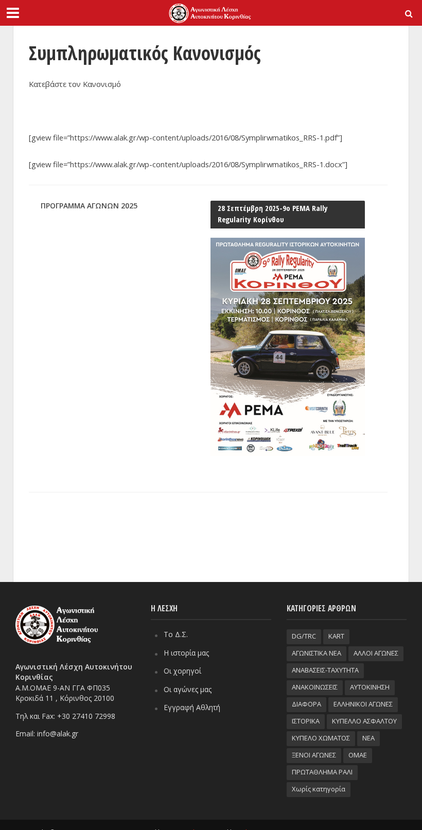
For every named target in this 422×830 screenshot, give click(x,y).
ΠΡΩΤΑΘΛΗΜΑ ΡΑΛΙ (322, 771)
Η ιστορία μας (186, 653)
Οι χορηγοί (182, 671)
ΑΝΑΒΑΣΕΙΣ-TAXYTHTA (325, 670)
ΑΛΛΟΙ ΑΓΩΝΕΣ (376, 653)
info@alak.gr (57, 733)
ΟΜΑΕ (357, 755)
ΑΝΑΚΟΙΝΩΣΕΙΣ (315, 687)
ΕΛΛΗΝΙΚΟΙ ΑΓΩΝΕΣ (363, 704)
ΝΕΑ (368, 738)
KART (336, 636)
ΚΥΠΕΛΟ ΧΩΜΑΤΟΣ (321, 738)
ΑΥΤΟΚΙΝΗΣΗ (370, 687)
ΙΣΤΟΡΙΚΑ (306, 721)
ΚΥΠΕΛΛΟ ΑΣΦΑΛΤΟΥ (364, 721)
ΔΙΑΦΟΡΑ (306, 704)
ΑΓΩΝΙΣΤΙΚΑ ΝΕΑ (316, 653)
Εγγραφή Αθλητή (192, 707)
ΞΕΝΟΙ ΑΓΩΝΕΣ (314, 755)
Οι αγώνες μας (188, 689)
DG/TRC (304, 636)
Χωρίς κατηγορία (318, 788)
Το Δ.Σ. (176, 634)
